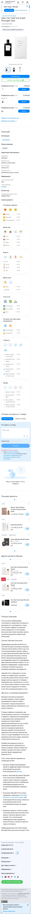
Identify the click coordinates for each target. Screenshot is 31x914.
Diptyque (19, 771)
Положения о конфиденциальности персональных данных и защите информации (13, 457)
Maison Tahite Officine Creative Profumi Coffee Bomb (18, 509)
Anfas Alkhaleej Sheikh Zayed (20, 539)
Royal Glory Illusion (16, 525)
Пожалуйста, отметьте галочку (9, 450)
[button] (3, 69)
